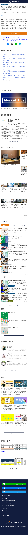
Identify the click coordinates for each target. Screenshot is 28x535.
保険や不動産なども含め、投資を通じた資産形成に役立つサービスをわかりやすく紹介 (14, 77)
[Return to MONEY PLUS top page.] (14, 1)
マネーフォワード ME (7, 518)
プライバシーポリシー (7, 503)
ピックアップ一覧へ (14, 305)
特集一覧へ (14, 337)
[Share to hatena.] (20, 44)
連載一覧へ (14, 434)
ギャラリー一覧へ (14, 468)
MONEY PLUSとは (6, 495)
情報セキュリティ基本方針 (8, 500)
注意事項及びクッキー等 (8, 505)
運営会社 (4, 498)
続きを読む (14, 33)
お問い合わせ (5, 508)
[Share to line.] (16, 44)
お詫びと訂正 (5, 515)
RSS (3, 513)
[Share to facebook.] (8, 44)
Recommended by (21, 215)
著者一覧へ (14, 370)
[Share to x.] (12, 44)
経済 (2, 16)
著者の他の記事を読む (14, 141)
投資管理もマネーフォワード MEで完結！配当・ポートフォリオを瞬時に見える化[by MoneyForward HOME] (15, 39)
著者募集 (4, 510)
